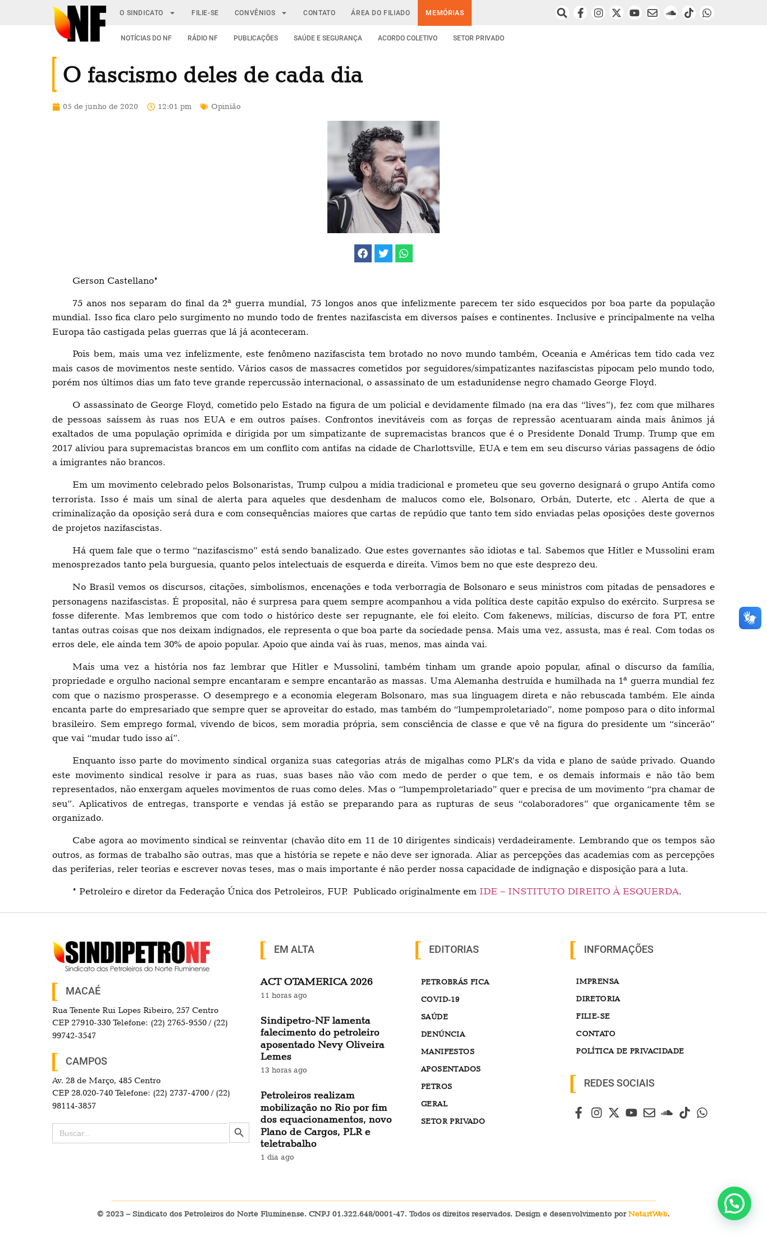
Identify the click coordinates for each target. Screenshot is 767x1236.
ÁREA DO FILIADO (380, 13)
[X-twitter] (616, 13)
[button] (363, 253)
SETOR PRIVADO (478, 38)
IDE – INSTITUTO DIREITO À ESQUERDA (579, 891)
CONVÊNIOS (255, 13)
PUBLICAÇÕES (256, 38)
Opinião (226, 106)
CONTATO (319, 13)
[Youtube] (635, 13)
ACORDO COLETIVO (407, 38)
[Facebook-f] (580, 13)
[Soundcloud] (671, 13)
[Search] (562, 13)
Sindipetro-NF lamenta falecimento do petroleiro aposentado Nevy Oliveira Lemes (323, 1038)
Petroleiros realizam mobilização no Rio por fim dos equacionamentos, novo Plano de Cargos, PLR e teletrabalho (326, 1119)
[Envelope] (653, 13)
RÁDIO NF (203, 38)
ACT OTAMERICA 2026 (317, 981)
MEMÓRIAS (445, 13)
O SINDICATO (141, 13)
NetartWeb (648, 1213)
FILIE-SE (205, 13)
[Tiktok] (689, 13)
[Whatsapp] (707, 13)
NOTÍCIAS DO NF (146, 38)
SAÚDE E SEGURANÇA (328, 38)
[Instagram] (598, 13)
